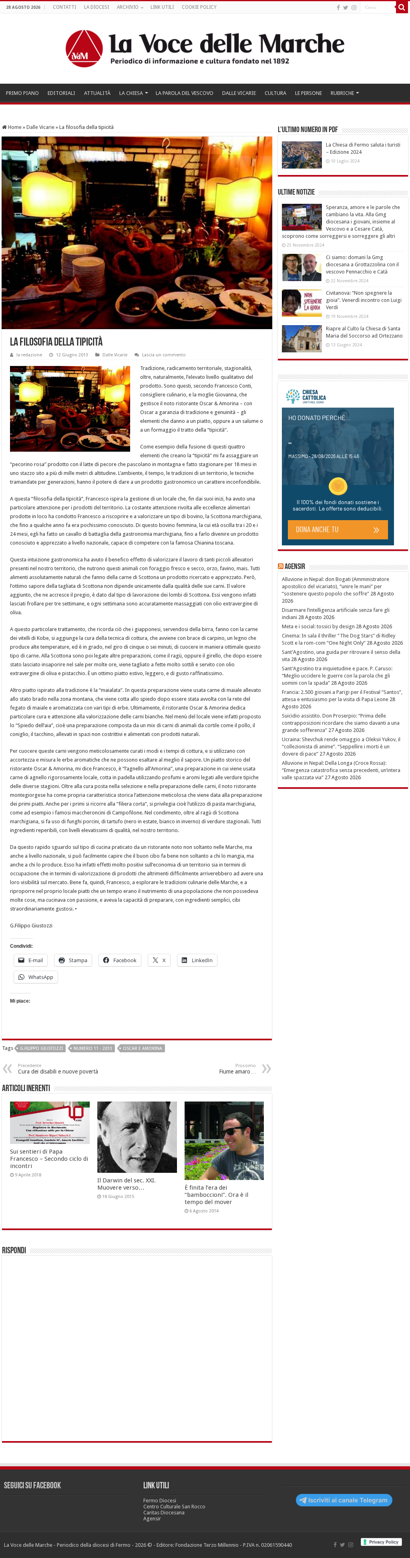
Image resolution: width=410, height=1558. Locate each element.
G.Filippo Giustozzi (41, 1048)
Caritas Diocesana (164, 1513)
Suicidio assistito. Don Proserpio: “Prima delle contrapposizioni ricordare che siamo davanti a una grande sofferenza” (341, 723)
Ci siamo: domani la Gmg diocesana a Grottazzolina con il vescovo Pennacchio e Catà (362, 264)
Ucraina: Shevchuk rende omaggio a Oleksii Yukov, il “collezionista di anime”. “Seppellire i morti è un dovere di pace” (341, 746)
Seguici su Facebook (32, 1486)
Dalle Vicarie (40, 127)
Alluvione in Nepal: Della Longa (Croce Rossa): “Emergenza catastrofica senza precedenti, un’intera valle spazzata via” (341, 770)
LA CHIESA (131, 93)
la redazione (29, 355)
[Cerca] (402, 7)
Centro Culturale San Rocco (174, 1507)
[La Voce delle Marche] (205, 49)
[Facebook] (338, 7)
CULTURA (275, 93)
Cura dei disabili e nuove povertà (58, 1069)
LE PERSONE (308, 93)
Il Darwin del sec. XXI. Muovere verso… (126, 1184)
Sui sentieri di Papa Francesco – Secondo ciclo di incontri (49, 1159)
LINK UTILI (162, 7)
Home (14, 127)
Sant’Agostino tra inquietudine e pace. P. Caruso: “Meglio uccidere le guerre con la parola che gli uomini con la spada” (337, 675)
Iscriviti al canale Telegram (348, 1500)
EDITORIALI (61, 93)
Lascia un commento (164, 355)
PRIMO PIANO (22, 93)
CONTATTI (64, 7)
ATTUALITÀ (97, 93)
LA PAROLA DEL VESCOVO (184, 93)
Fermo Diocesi (159, 1501)
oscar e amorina (142, 1048)
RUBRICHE (342, 93)
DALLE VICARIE (239, 93)
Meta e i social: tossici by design (318, 626)
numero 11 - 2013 (93, 1048)
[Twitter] (345, 7)
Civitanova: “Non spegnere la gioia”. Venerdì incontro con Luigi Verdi (364, 300)
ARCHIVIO (128, 7)
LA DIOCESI (96, 7)
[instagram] (354, 7)
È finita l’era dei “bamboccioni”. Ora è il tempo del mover (216, 1195)
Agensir (295, 567)
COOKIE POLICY (199, 7)
